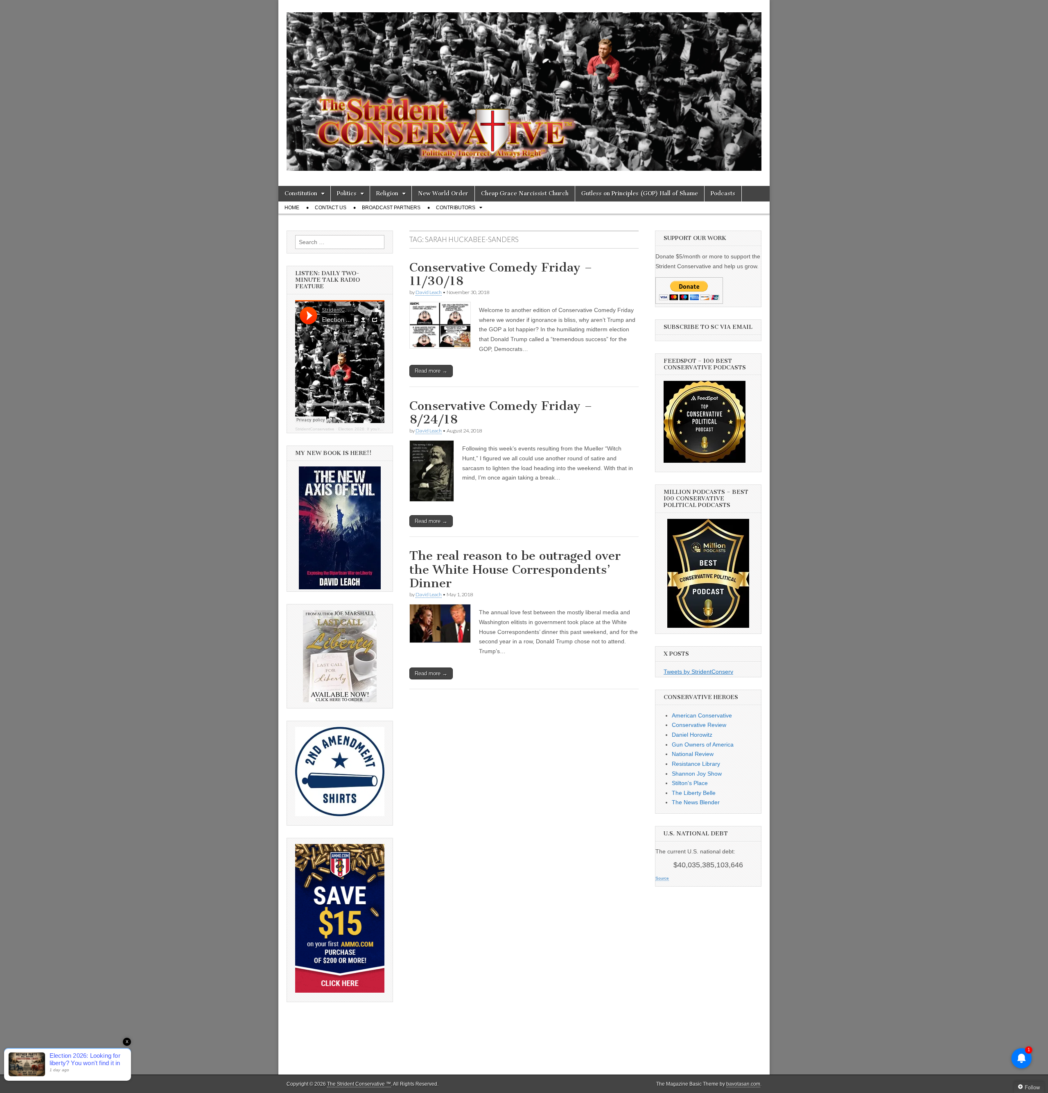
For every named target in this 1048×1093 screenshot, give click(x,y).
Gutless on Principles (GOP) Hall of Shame (639, 193)
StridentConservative (314, 429)
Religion (387, 193)
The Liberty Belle (694, 793)
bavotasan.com (743, 1084)
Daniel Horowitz (692, 734)
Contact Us (330, 207)
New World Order (443, 193)
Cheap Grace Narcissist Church (525, 193)
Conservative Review (699, 725)
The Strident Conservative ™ (359, 1084)
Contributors (455, 207)
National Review (693, 754)
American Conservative (702, 715)
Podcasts (723, 193)
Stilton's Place (690, 783)
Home (292, 207)
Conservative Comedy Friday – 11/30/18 (500, 274)
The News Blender (696, 802)
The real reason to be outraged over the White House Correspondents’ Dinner (515, 569)
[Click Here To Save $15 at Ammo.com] (339, 990)
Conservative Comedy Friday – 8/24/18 (500, 412)
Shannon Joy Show (697, 773)
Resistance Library (696, 763)
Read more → (431, 371)
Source (662, 878)
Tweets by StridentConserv (698, 671)
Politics (347, 193)
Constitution (301, 193)
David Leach (429, 292)
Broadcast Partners (391, 207)
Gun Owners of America (703, 744)
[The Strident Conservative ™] (524, 87)
